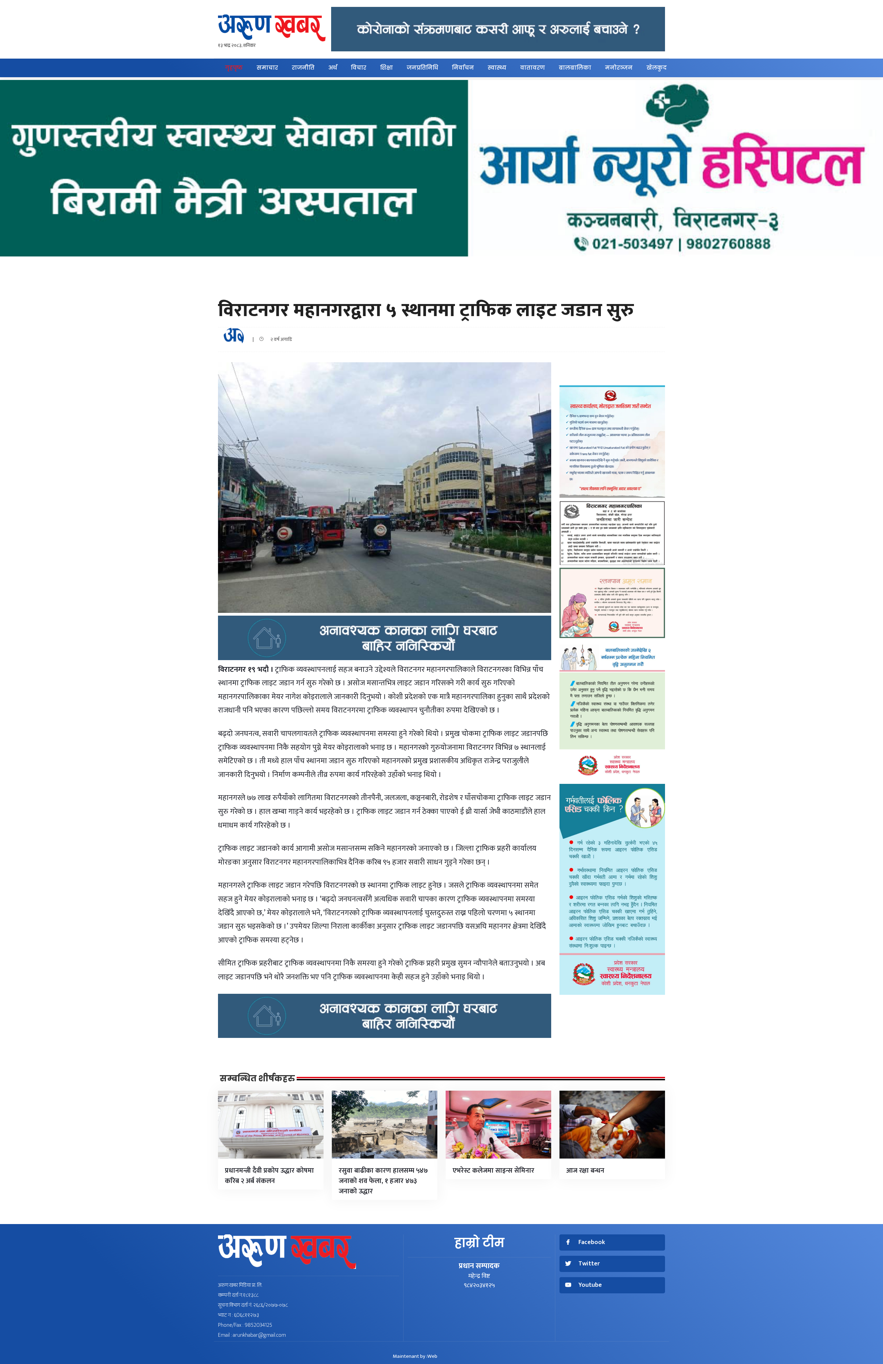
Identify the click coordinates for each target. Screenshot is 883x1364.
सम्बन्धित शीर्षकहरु (257, 1078)
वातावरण (532, 68)
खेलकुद (656, 68)
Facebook (591, 1242)
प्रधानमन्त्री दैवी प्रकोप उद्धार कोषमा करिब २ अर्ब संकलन (269, 1176)
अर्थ (332, 68)
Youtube (590, 1285)
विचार (358, 68)
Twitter (589, 1264)
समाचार (267, 68)
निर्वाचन (463, 68)
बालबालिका (575, 68)
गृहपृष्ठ (234, 68)
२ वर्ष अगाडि (279, 339)
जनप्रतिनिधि (422, 68)
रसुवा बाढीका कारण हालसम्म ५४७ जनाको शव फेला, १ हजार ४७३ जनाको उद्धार (383, 1181)
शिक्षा (386, 68)
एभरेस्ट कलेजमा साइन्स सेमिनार (493, 1170)
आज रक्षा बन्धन (585, 1170)
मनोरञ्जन (619, 68)
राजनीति (303, 68)
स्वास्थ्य (497, 68)
